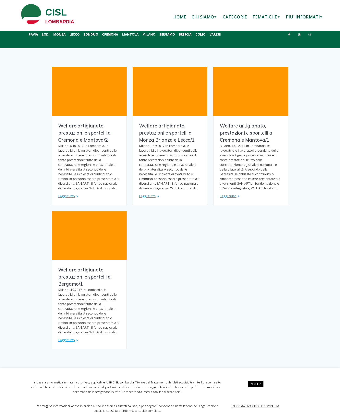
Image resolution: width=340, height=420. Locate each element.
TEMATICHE (264, 17)
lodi (45, 34)
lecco (74, 34)
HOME (179, 17)
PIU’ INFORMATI (303, 17)
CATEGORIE (235, 17)
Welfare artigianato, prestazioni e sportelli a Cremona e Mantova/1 (246, 133)
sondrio (91, 34)
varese (215, 34)
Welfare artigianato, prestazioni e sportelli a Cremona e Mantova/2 (84, 133)
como (200, 34)
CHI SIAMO (203, 17)
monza (59, 34)
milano (148, 34)
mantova (130, 34)
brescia (185, 34)
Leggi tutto (66, 196)
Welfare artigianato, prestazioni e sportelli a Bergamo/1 (84, 277)
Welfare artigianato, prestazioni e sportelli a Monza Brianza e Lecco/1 (167, 133)
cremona (110, 34)
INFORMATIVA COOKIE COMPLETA (255, 406)
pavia (33, 34)
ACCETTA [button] (256, 384)
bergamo (167, 34)
